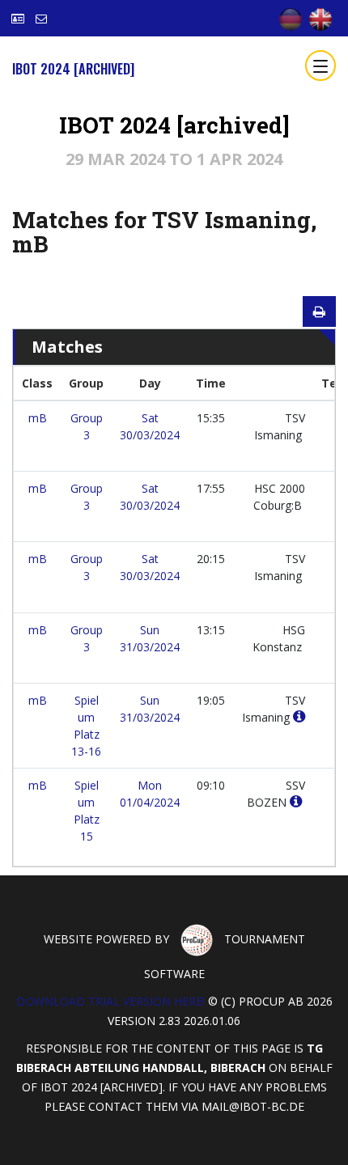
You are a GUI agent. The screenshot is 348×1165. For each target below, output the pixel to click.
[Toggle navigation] (320, 65)
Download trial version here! (110, 1001)
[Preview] (319, 311)
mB (37, 418)
